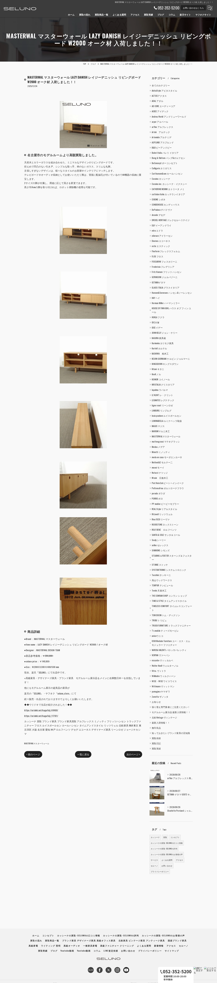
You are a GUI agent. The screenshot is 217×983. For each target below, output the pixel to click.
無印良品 (156, 727)
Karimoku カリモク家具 (163, 343)
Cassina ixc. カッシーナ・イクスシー (169, 183)
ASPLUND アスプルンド (163, 142)
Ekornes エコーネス (161, 240)
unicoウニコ (157, 635)
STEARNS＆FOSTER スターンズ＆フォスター (172, 557)
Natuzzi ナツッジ (160, 472)
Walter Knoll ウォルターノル (165, 665)
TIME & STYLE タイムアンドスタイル (169, 600)
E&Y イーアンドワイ (161, 225)
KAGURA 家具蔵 (159, 338)
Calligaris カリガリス (162, 168)
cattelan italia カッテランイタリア (168, 194)
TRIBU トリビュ (159, 620)
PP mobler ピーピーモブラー (165, 503)
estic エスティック (161, 246)
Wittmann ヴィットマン (163, 686)
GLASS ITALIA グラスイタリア (165, 287)
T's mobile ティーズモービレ (165, 630)
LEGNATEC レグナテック (163, 400)
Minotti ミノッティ (161, 452)
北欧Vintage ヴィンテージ (164, 717)
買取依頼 (156, 738)
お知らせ (156, 701)
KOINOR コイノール (161, 379)
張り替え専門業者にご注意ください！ (171, 707)
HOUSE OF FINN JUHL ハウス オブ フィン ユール (171, 310)
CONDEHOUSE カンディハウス (166, 204)
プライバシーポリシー (160, 871)
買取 (165, 837)
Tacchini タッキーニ (161, 575)
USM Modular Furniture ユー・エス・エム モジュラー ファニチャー (171, 642)
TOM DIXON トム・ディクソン (166, 615)
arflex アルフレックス (162, 126)
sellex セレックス (160, 545)
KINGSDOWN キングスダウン (165, 363)
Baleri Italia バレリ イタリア (165, 152)
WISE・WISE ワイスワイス (164, 681)
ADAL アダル (157, 100)
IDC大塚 (155, 322)
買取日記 (156, 743)
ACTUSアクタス (159, 95)
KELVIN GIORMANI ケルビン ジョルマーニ (171, 358)
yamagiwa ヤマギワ (161, 691)
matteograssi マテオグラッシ (166, 441)
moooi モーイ (158, 467)
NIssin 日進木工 (160, 477)
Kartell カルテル (159, 348)
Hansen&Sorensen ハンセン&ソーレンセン (172, 292)
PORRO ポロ (157, 498)
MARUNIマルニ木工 (161, 431)
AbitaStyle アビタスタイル (164, 90)
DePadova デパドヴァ (162, 209)
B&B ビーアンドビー (162, 147)
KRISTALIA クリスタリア (163, 384)
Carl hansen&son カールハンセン (167, 173)
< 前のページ (33, 754)
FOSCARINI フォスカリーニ (164, 261)
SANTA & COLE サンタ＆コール (166, 534)
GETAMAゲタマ (158, 282)
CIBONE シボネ (158, 199)
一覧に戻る (83, 754)
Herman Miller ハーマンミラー (166, 303)
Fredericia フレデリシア (163, 266)
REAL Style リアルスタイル (164, 509)
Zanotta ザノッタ (160, 696)
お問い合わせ (166, 865)
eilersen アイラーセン (162, 235)
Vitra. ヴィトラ (159, 670)
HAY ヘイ (156, 297)
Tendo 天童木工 (159, 590)
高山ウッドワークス (162, 580)
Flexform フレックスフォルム (166, 251)
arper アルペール (160, 121)
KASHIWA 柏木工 (160, 353)
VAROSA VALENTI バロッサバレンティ (169, 650)
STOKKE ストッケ (160, 564)
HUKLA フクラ (158, 317)
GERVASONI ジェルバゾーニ (164, 277)
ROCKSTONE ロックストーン (165, 524)
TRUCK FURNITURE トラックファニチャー (171, 625)
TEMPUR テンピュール (162, 585)
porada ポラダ (158, 493)
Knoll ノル (156, 374)
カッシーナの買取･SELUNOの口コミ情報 (167, 843)
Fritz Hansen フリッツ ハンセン (166, 271)
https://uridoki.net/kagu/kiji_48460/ (41, 710)
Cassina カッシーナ (161, 178)
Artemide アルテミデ (161, 137)
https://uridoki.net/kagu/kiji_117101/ (41, 715)
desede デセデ (158, 214)
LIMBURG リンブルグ (161, 410)
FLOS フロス (157, 256)
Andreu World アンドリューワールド (169, 116)
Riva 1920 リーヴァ (161, 519)
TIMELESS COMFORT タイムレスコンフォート (172, 607)
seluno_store (63, 693)
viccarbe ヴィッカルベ (162, 660)
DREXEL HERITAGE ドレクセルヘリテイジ (171, 220)
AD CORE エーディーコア (163, 106)
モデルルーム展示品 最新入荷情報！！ (171, 712)
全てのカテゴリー (161, 85)
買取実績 (156, 748)
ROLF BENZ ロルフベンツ (164, 529)
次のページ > (133, 754)
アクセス (179, 860)
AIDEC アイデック (160, 111)
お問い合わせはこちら (193, 7)
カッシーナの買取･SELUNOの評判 (164, 848)
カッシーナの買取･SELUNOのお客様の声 (167, 854)
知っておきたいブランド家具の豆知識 (171, 733)
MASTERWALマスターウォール (36, 743)
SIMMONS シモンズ (161, 550)
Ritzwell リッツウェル (162, 514)
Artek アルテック (161, 132)
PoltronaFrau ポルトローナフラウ (168, 488)
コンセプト (175, 837)
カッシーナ (155, 837)
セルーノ (154, 865)
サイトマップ (172, 950)
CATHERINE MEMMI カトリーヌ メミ (168, 189)
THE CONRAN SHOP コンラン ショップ (169, 595)
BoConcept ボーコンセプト (165, 163)
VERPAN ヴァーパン (161, 655)
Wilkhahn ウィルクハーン (164, 676)
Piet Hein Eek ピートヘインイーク (168, 483)
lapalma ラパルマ (160, 389)
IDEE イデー (157, 327)
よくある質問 (166, 860)
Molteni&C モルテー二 (162, 462)
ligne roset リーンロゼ (162, 405)
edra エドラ (157, 230)
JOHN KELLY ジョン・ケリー (164, 332)
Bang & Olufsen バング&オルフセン (168, 157)
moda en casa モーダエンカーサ (167, 457)
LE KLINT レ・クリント (162, 395)
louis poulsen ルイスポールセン (166, 415)
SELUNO (42, 672)
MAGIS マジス (158, 426)
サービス (154, 860)
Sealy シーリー (159, 540)
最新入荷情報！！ (161, 722)
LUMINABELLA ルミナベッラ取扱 (167, 420)
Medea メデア (158, 446)
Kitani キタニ (158, 369)
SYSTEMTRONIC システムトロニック (169, 569)
